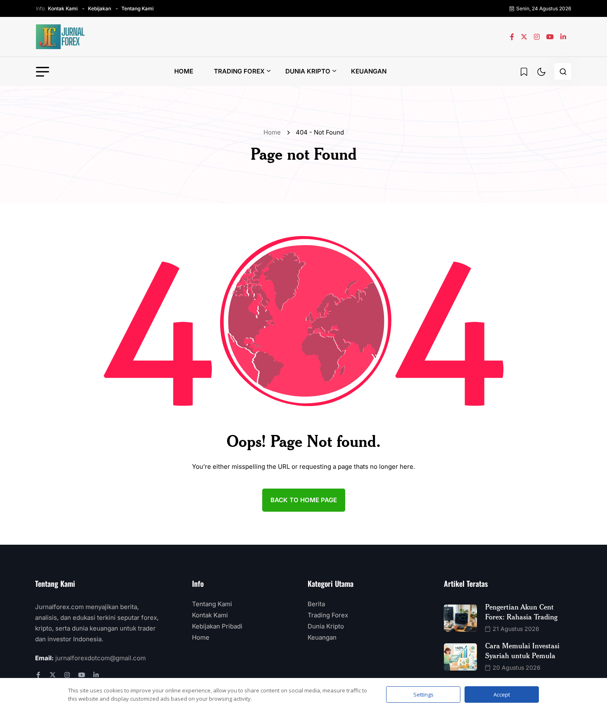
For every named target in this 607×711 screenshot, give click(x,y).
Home (183, 71)
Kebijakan (99, 8)
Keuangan (368, 71)
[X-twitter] (53, 675)
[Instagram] (67, 675)
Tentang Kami (137, 8)
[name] (60, 36)
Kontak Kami (63, 8)
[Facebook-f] (38, 675)
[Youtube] (81, 675)
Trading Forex (239, 71)
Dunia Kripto (307, 71)
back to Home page (303, 500)
